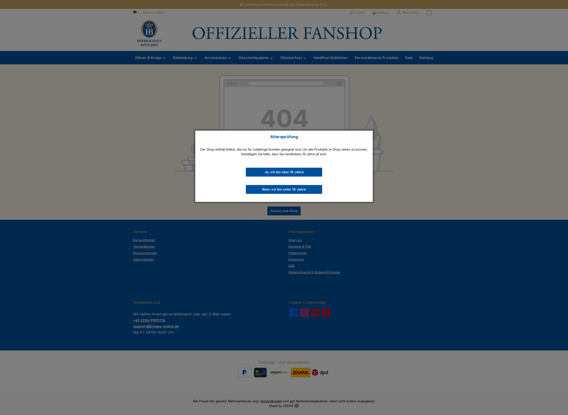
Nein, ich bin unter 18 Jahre (284, 189)
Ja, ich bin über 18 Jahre (284, 172)
